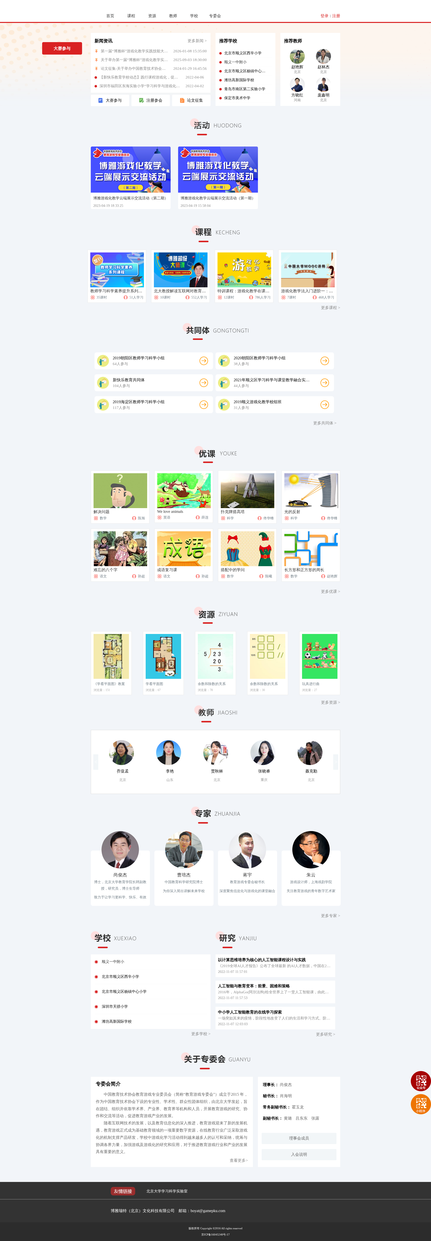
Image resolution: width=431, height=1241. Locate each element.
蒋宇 (247, 874)
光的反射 (292, 512)
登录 (324, 16)
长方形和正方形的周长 (304, 570)
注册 (336, 16)
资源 (152, 16)
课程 (131, 16)
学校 (194, 16)
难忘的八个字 (105, 570)
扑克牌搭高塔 (233, 512)
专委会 (215, 16)
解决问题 (101, 512)
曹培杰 (184, 874)
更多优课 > (330, 591)
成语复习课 (167, 570)
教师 (173, 16)
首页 (110, 16)
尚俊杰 (120, 874)
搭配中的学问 (233, 570)
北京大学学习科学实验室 (167, 1191)
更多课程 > (330, 308)
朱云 (311, 874)
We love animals (170, 511)
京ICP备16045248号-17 (215, 1234)
